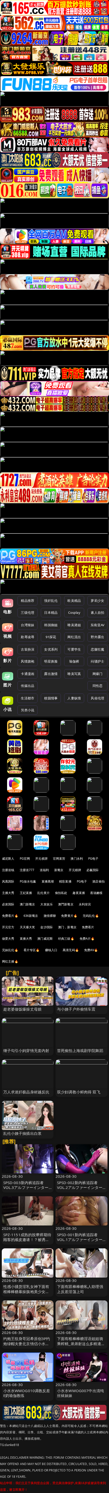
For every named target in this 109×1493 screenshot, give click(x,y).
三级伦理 (27, 612)
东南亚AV (97, 625)
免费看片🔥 (10, 916)
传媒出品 (27, 685)
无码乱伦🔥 (91, 916)
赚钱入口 (51, 950)
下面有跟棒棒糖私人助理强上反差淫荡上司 (80, 1289)
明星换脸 (51, 661)
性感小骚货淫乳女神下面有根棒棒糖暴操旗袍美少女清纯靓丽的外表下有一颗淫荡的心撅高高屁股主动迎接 (26, 1294)
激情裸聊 (50, 916)
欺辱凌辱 (27, 637)
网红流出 (74, 637)
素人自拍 (97, 612)
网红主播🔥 (10, 961)
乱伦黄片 (43, 893)
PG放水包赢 (28, 881)
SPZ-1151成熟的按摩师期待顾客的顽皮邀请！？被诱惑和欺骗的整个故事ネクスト (27, 1239)
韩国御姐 (51, 625)
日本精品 (51, 612)
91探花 (51, 637)
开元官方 (8, 927)
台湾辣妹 (27, 625)
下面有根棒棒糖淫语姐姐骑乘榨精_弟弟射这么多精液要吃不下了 (81, 1343)
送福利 (44, 870)
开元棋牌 (41, 858)
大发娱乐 (46, 904)
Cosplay (74, 612)
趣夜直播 (78, 893)
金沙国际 (46, 927)
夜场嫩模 (96, 893)
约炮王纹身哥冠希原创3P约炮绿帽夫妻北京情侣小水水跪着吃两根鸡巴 (26, 1343)
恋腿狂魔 (97, 649)
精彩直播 (65, 881)
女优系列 (51, 649)
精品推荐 (27, 600)
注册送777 (27, 870)
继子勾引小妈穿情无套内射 (26, 1050)
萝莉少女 (97, 600)
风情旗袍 (27, 661)
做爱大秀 (8, 938)
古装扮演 (27, 649)
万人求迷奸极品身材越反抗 (26, 1091)
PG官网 (25, 858)
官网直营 (59, 858)
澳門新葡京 (66, 904)
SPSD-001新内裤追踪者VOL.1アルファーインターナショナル (79, 1239)
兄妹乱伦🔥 (10, 950)
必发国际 (8, 904)
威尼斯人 (8, 858)
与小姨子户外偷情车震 (76, 1009)
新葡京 (58, 870)
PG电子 (93, 858)
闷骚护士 (97, 661)
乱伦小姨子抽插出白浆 (22, 1133)
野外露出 (97, 637)
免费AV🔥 (91, 950)
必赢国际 (92, 870)
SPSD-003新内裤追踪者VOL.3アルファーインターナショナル (26, 1187)
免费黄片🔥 (69, 916)
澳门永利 (76, 858)
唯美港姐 (74, 625)
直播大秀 (26, 938)
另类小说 (27, 710)
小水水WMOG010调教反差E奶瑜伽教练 (26, 1393)
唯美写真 (74, 673)
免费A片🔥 (87, 938)
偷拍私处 (61, 893)
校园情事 (51, 698)
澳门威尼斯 (45, 938)
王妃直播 (26, 893)
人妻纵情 (74, 698)
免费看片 (88, 927)
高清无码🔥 (71, 950)
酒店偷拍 (98, 881)
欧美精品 (74, 600)
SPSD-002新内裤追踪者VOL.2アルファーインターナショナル (79, 1187)
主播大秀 (8, 893)
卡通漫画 (27, 673)
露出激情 (51, 673)
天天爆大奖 (27, 927)
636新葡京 (31, 916)
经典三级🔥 (66, 938)
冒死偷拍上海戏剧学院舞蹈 (80, 1050)
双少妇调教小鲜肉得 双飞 (78, 1091)
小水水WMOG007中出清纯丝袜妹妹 (80, 1393)
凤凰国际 (8, 881)
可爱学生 (74, 649)
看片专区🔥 (32, 950)
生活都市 (27, 698)
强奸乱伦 (51, 600)
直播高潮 (48, 881)
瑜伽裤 (74, 661)
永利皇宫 (85, 904)
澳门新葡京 (27, 904)
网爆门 (97, 673)
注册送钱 (8, 870)
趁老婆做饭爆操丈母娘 (22, 1009)
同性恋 (97, 685)
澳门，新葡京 (67, 927)
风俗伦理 (97, 698)
